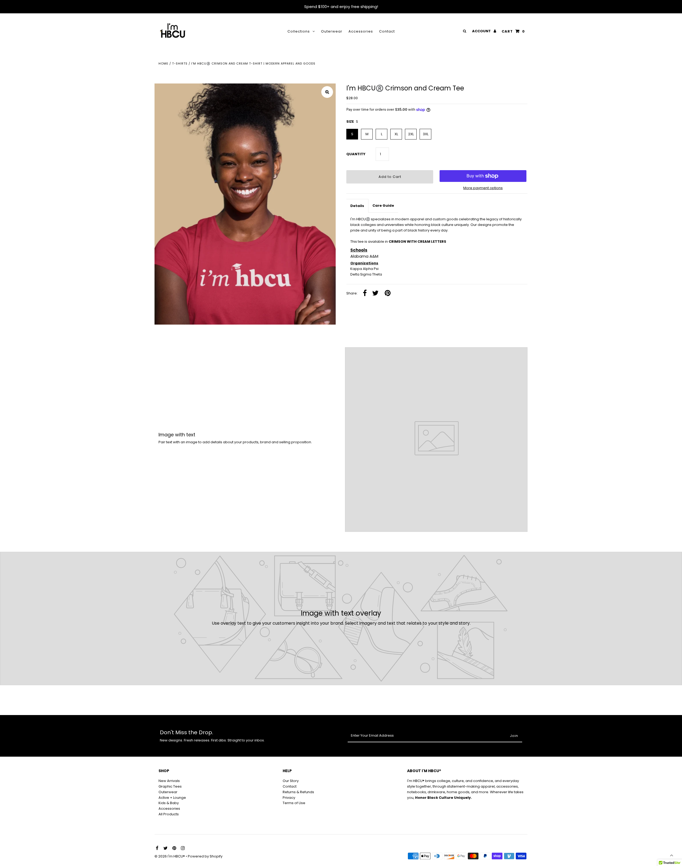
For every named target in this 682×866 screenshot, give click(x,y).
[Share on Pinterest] (388, 293)
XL (396, 134)
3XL (425, 134)
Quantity (356, 154)
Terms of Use (294, 802)
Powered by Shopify (205, 856)
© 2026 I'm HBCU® (170, 856)
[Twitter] (165, 848)
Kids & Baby (169, 802)
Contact (387, 31)
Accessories (360, 31)
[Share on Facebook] (365, 293)
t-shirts (180, 63)
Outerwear (331, 31)
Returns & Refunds (298, 792)
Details (357, 205)
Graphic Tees (170, 786)
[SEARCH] (463, 31)
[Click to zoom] (327, 92)
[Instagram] (182, 848)
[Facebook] (157, 848)
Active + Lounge (172, 797)
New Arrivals (169, 780)
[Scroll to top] (671, 855)
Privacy (289, 797)
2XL (411, 134)
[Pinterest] (173, 848)
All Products (169, 814)
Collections (298, 31)
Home (163, 63)
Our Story (291, 780)
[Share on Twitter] (375, 293)
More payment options (483, 187)
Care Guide (383, 205)
